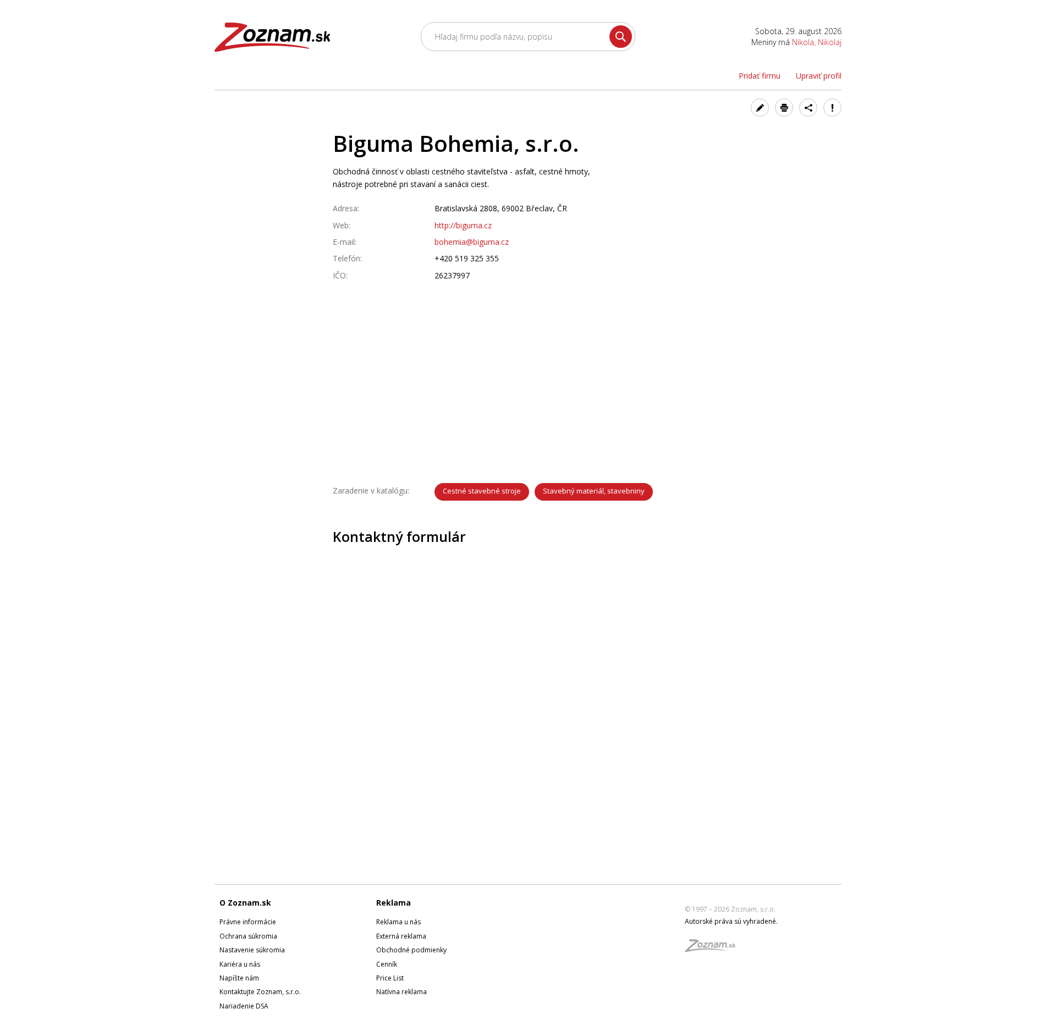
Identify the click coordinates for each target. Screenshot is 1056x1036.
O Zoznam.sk (245, 902)
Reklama (393, 902)
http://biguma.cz (463, 225)
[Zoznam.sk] (714, 948)
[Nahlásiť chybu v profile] (832, 107)
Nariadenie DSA (243, 1006)
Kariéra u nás (239, 964)
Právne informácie (247, 922)
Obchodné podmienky (411, 950)
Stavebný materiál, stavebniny (594, 491)
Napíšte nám (239, 978)
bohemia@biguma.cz (472, 242)
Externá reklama (401, 936)
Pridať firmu (759, 75)
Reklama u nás (398, 922)
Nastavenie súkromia (252, 950)
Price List (390, 978)
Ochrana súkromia (248, 936)
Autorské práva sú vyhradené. (731, 921)
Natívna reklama (401, 991)
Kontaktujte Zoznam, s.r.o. (260, 991)
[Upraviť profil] (760, 107)
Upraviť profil (819, 75)
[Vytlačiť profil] (784, 107)
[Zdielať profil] (808, 107)
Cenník (386, 964)
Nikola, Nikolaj (817, 42)
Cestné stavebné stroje (482, 491)
